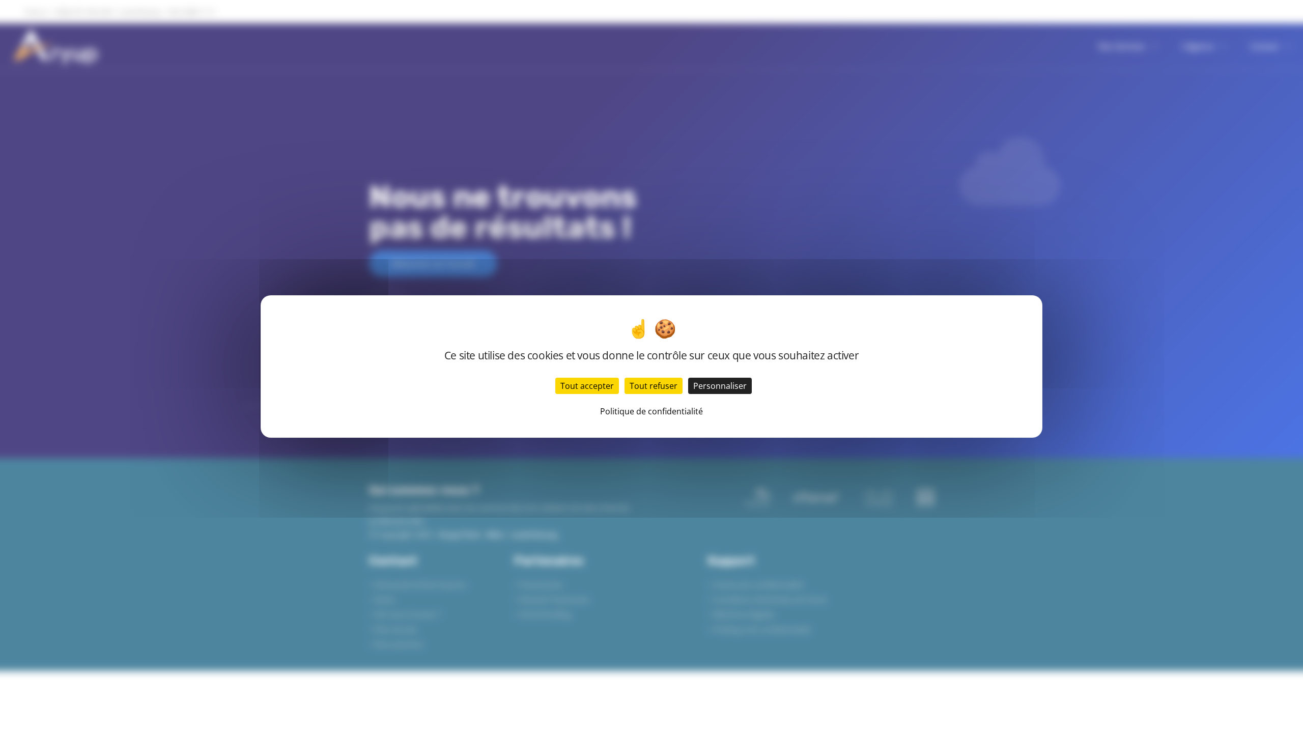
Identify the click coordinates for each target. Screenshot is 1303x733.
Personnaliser (720, 385)
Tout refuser (653, 385)
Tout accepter (587, 385)
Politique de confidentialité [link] (651, 411)
